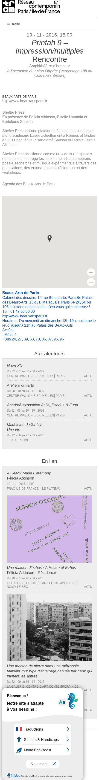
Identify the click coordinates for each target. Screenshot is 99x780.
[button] (49, 238)
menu (16, 24)
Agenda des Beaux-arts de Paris (28, 184)
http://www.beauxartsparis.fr (24, 101)
